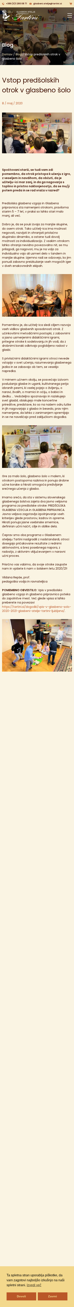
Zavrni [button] (52, 1296)
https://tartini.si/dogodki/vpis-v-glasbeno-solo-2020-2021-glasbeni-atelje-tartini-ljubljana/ (36, 609)
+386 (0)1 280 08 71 (16, 3)
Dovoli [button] (21, 1296)
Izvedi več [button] (34, 1285)
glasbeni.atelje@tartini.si (47, 3)
